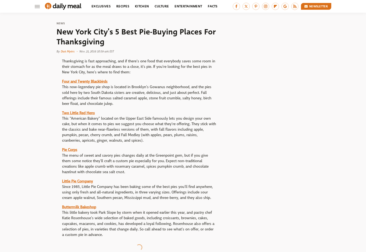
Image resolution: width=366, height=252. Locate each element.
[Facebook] (236, 6)
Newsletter (318, 6)
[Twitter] (246, 6)
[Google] (285, 6)
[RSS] (294, 6)
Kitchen (142, 6)
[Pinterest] (255, 6)
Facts (213, 6)
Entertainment (188, 6)
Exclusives (101, 6)
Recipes (122, 6)
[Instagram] (265, 6)
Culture (162, 6)
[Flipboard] (275, 6)
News (61, 23)
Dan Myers (68, 51)
